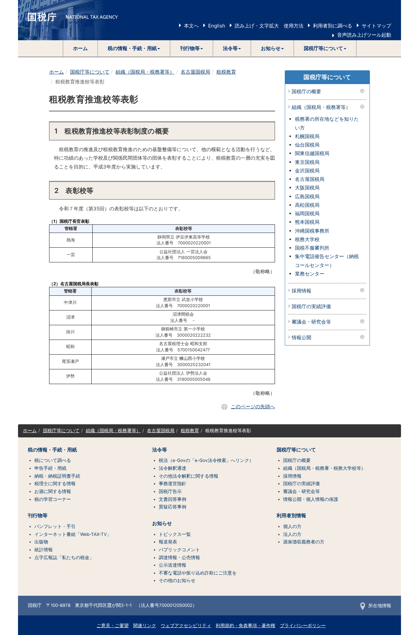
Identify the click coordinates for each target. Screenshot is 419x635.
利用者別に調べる (332, 26)
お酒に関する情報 (52, 491)
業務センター (309, 274)
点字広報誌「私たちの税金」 (64, 557)
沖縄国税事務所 (312, 231)
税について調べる (52, 460)
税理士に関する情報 (55, 483)
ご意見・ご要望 (113, 625)
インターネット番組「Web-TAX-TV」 (72, 534)
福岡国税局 (307, 213)
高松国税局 (307, 205)
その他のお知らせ (177, 580)
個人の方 (292, 526)
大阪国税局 (307, 188)
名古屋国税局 (195, 72)
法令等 (159, 450)
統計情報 (43, 549)
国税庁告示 (170, 491)
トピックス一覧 (175, 534)
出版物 (41, 541)
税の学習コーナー (52, 499)
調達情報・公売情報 (179, 557)
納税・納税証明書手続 (57, 476)
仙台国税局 (307, 145)
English (216, 26)
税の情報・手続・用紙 (52, 450)
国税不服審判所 (312, 248)
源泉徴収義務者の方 (303, 541)
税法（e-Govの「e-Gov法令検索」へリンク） (206, 460)
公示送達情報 (172, 565)
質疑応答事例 (172, 506)
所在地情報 (379, 605)
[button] (134, 48)
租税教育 (226, 72)
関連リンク (144, 625)
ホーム (80, 48)
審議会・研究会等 (311, 322)
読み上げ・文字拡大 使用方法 (269, 26)
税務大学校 (307, 239)
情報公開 (301, 338)
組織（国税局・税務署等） (145, 72)
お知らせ (162, 523)
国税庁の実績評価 (311, 306)
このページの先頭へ (253, 406)
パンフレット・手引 (55, 526)
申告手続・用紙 (50, 468)
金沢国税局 (307, 171)
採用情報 (301, 291)
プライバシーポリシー (303, 625)
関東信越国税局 (312, 153)
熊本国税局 (307, 222)
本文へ (191, 26)
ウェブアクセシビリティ (186, 625)
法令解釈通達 (172, 468)
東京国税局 (307, 162)
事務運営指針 (172, 483)
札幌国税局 (307, 136)
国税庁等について (89, 72)
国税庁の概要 (306, 92)
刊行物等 (37, 516)
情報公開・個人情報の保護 (310, 499)
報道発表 (168, 541)
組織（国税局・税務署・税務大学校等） (324, 468)
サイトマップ (376, 26)
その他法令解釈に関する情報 (188, 476)
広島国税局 (307, 196)
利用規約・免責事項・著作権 (245, 625)
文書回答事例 (172, 499)
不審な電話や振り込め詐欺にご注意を (198, 572)
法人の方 (292, 534)
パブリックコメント (179, 549)
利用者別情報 (291, 516)
